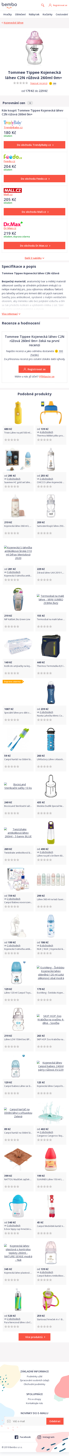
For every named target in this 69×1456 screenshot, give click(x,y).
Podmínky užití (34, 1376)
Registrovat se (60, 5)
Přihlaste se (46, 376)
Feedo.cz (9, 161)
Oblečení (20, 14)
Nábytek (34, 14)
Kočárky (48, 14)
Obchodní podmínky (34, 1384)
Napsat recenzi (38, 83)
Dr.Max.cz (10, 228)
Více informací (10, 314)
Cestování (62, 14)
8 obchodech (46, 945)
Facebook (25, 1437)
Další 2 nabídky (33, 258)
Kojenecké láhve (13, 22)
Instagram (48, 1437)
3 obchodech (13, 478)
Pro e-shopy (34, 1399)
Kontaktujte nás (34, 1403)
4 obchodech (46, 432)
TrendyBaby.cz (13, 127)
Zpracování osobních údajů (34, 1380)
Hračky (7, 14)
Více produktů (34, 1337)
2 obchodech (46, 478)
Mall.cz (8, 194)
